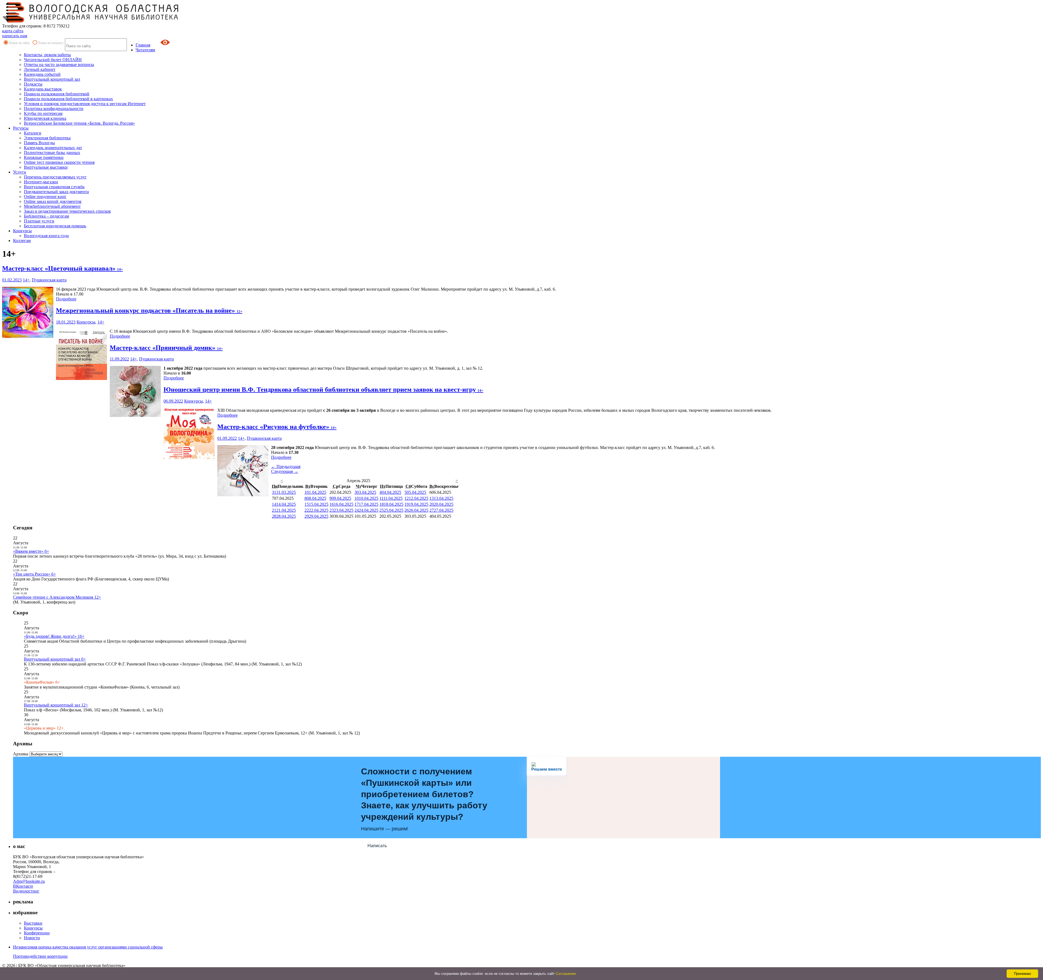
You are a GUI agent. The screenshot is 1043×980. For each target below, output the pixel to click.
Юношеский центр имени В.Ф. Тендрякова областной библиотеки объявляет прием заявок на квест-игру (323, 389)
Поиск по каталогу (51, 43)
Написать (377, 845)
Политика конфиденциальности (53, 108)
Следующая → (284, 471)
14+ (26, 280)
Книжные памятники (44, 157)
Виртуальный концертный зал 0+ (55, 659)
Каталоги (32, 133)
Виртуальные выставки (46, 167)
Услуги (19, 172)
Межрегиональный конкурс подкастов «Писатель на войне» (149, 310)
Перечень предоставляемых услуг (55, 177)
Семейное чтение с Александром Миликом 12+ (57, 597)
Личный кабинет (39, 69)
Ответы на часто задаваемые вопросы (59, 64)
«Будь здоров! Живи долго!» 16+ (54, 636)
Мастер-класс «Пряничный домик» (166, 347)
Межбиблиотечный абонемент (52, 206)
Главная (143, 45)
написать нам (14, 35)
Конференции (37, 933)
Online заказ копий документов (52, 201)
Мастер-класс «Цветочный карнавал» (62, 268)
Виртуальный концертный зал (52, 79)
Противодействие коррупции (40, 956)
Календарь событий (42, 74)
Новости (32, 937)
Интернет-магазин (41, 182)
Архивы (20, 754)
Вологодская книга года (46, 235)
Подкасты (33, 84)
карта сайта (12, 31)
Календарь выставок (43, 89)
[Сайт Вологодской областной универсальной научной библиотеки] (90, 21)
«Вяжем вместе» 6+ (31, 551)
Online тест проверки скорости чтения (59, 162)
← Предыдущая (285, 466)
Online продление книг (45, 196)
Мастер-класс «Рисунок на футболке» (277, 426)
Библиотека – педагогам (46, 216)
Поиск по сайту (19, 43)
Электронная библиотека (47, 138)
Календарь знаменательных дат (53, 147)
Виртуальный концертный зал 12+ (56, 705)
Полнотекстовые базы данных (52, 152)
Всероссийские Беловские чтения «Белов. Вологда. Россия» (79, 123)
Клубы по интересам (43, 113)
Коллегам (22, 240)
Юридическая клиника (45, 118)
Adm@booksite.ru (29, 881)
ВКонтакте (23, 886)
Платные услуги (39, 221)
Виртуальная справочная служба (54, 186)
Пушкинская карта (49, 280)
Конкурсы (22, 230)
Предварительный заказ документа (56, 191)
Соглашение (566, 974)
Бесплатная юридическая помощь (55, 226)
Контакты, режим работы (47, 54)
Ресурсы (21, 128)
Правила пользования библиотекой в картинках (68, 98)
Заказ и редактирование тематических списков (67, 211)
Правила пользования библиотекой (56, 94)
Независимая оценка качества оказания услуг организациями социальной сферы (88, 947)
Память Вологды (39, 142)
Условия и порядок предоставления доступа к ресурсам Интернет (85, 103)
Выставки (33, 923)
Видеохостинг (26, 891)
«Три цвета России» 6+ (34, 574)
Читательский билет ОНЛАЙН (53, 59)
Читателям (145, 50)
